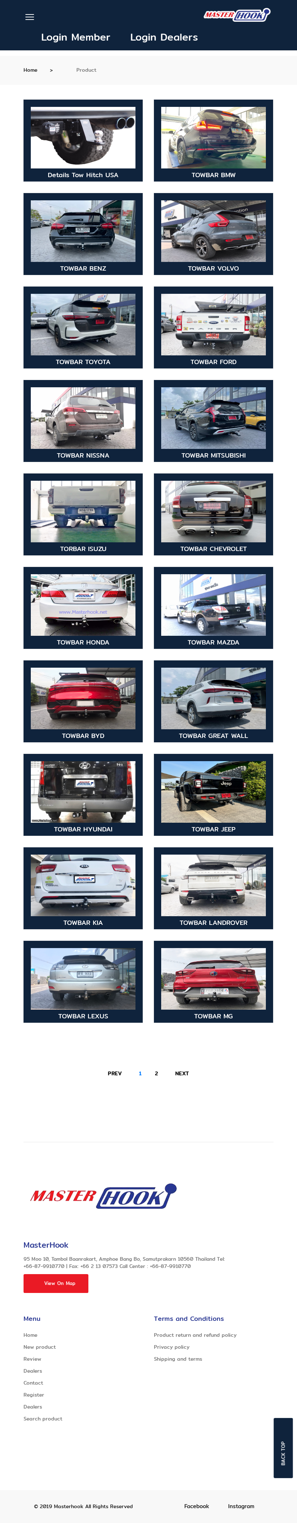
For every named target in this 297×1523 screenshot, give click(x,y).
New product (40, 1347)
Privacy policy (171, 1347)
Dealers (33, 1371)
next (182, 1073)
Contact (33, 1383)
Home (30, 70)
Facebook (196, 1506)
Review (32, 1359)
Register (34, 1395)
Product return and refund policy (195, 1335)
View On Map (59, 1283)
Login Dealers (160, 37)
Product (85, 70)
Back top (283, 1453)
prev (115, 1073)
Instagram (241, 1506)
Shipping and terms (178, 1359)
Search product (43, 1419)
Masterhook (68, 1506)
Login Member (73, 37)
